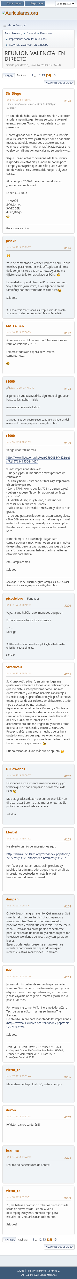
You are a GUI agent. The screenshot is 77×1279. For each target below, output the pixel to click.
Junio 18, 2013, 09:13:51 (18, 1197)
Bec (9, 970)
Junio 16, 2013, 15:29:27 (18, 247)
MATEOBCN (15, 326)
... (35, 75)
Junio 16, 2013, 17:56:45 (21, 387)
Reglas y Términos (36, 1270)
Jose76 (11, 241)
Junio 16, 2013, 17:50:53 (18, 332)
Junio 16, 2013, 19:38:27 (18, 775)
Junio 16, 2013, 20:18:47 (18, 905)
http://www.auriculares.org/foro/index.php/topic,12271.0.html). (38, 1025)
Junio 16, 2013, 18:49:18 (18, 604)
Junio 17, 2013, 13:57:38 (18, 1116)
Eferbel (11, 832)
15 (54, 75)
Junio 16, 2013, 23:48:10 (18, 976)
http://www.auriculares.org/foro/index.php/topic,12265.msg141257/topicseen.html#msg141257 (38, 856)
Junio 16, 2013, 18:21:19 (18, 441)
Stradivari (14, 667)
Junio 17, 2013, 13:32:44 (18, 1076)
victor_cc (13, 1069)
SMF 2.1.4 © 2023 (30, 1275)
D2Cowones (15, 769)
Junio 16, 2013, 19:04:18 (18, 673)
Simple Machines (48, 1275)
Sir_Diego (13, 93)
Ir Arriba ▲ (54, 1270)
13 (43, 75)
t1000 (10, 381)
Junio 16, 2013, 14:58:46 (18, 99)
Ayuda (20, 1270)
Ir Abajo (9, 75)
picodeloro (14, 598)
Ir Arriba (9, 1239)
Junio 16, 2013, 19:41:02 (18, 838)
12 (39, 75)
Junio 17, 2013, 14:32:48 (18, 1156)
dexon (11, 1110)
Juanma (12, 1150)
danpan (12, 899)
